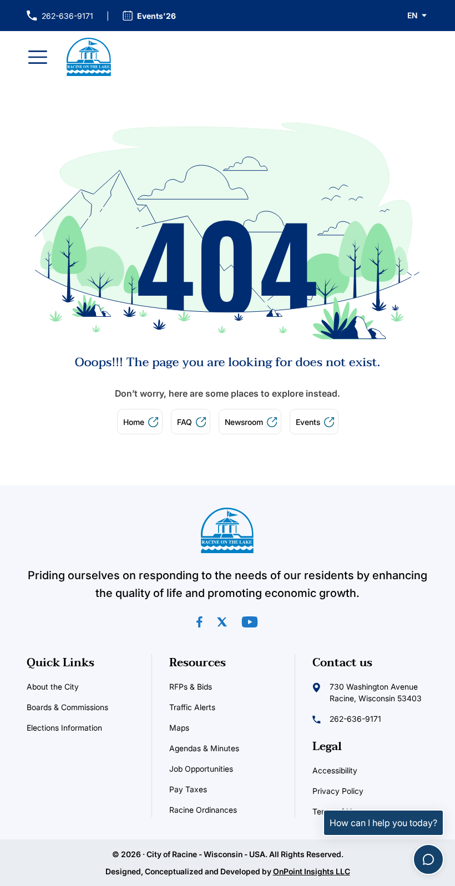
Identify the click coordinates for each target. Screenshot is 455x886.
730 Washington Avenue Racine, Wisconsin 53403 (376, 692)
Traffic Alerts (225, 707)
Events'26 (156, 16)
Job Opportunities (227, 768)
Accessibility (334, 770)
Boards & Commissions (67, 707)
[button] (417, 16)
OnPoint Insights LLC (311, 871)
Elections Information (85, 727)
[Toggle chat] (428, 859)
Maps (212, 727)
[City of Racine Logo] (89, 57)
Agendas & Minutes (227, 748)
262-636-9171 (60, 16)
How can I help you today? (383, 822)
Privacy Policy (337, 791)
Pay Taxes (221, 789)
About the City (53, 686)
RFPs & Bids (190, 686)
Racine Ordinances (227, 809)
